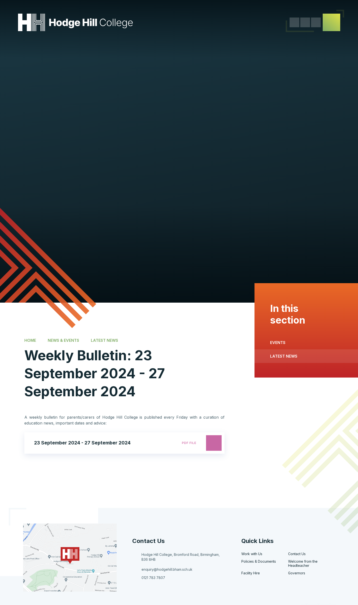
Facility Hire (250, 573)
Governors (296, 573)
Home (30, 340)
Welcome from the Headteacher (303, 563)
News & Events (63, 340)
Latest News (104, 340)
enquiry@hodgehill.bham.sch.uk (166, 569)
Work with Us (251, 554)
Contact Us (297, 554)
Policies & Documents (258, 561)
